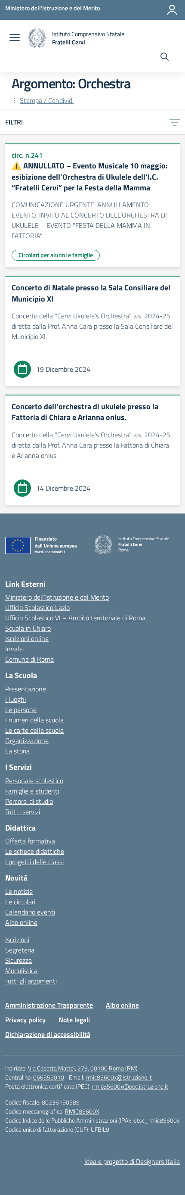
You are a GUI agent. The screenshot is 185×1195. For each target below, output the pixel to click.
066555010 (48, 1077)
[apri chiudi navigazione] (14, 38)
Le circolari (20, 901)
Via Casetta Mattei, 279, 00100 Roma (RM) (83, 1068)
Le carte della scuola (34, 730)
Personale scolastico (34, 780)
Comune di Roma (29, 659)
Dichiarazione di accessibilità (47, 1034)
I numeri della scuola (34, 720)
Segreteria (19, 950)
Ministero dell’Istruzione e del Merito (57, 597)
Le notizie (19, 891)
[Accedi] (172, 10)
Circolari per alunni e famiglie (55, 254)
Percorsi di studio (29, 801)
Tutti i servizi (22, 811)
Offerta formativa (30, 841)
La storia (17, 751)
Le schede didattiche (34, 851)
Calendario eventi (30, 912)
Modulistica (21, 970)
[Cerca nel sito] (164, 57)
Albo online (21, 922)
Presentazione (25, 689)
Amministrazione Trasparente (49, 1005)
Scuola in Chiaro (28, 628)
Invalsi (14, 649)
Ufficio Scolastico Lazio (37, 607)
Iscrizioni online (27, 638)
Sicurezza (18, 960)
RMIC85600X (82, 1111)
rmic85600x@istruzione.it (119, 1077)
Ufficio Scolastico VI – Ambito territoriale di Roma (75, 618)
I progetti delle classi (34, 861)
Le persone (21, 709)
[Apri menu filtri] (175, 122)
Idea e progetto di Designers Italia (132, 1161)
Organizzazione (27, 740)
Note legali (74, 1020)
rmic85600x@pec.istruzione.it (130, 1086)
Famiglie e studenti (32, 791)
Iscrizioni (17, 939)
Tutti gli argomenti (31, 981)
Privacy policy (25, 1020)
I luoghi (15, 699)
